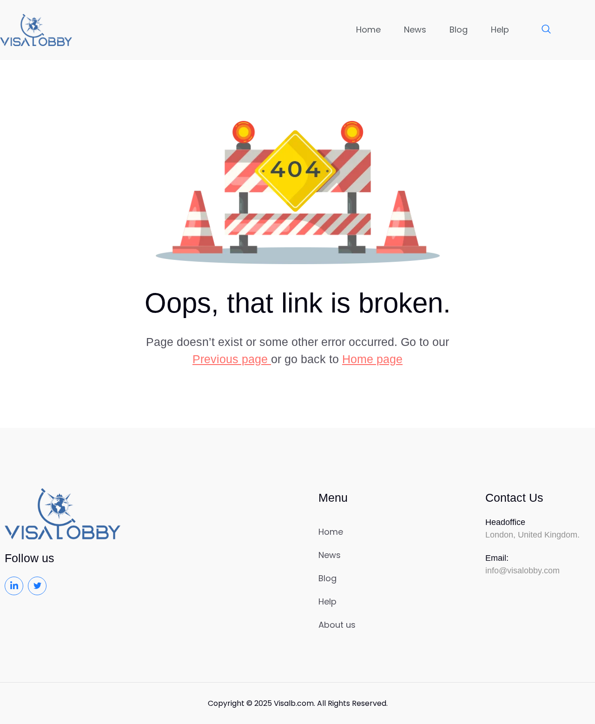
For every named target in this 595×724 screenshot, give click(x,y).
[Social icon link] (14, 586)
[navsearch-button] (541, 29)
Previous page (231, 358)
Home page (372, 358)
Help (500, 29)
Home (368, 29)
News (415, 29)
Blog (459, 29)
